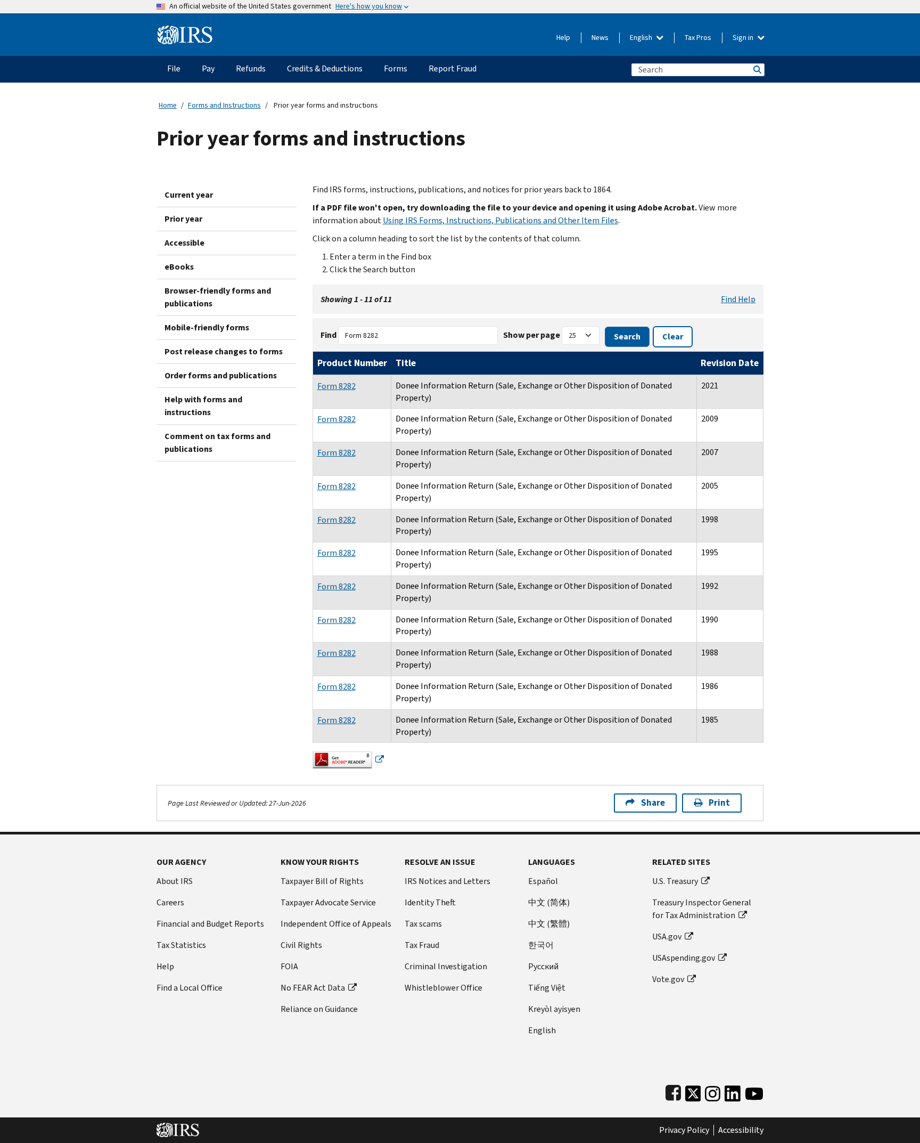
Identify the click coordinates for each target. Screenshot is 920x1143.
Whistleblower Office (443, 987)
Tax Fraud (422, 945)
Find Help (738, 299)
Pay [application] (208, 68)
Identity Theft (430, 902)
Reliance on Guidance (319, 1009)
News (600, 38)
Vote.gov (668, 979)
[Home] (185, 31)
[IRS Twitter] (693, 1091)
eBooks (179, 266)
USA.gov (666, 936)
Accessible (184, 242)
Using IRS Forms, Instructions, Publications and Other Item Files (500, 220)
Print (719, 803)
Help (563, 38)
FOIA (289, 966)
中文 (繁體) (549, 923)
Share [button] (653, 803)
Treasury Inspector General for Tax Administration (701, 909)
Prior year (183, 218)
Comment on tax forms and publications (217, 443)
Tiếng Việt (546, 987)
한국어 (541, 945)
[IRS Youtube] (754, 1091)
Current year (189, 194)
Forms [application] (395, 68)
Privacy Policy (684, 1130)
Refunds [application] (251, 68)
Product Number (352, 362)
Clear (672, 336)
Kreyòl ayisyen (554, 1009)
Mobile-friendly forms (207, 327)
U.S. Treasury (675, 881)
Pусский (543, 966)
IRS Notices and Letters (447, 881)
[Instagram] (712, 1091)
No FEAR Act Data (313, 987)
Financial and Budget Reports (210, 923)
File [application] (173, 68)
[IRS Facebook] (673, 1091)
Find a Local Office (190, 987)
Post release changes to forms (224, 351)
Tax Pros (698, 38)
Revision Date (730, 362)
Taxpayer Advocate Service (328, 902)
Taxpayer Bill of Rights (322, 881)
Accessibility (740, 1130)
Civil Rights (301, 945)
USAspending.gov (683, 957)
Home (168, 105)
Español (543, 881)
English (642, 38)
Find (328, 335)
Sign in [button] (744, 38)
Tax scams (423, 923)
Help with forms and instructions (203, 406)
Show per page (531, 335)
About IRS (175, 881)
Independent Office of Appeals (336, 923)
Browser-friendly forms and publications (218, 297)
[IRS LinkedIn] (733, 1091)
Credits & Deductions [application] (325, 68)
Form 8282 (336, 386)
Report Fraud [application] (453, 68)
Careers (170, 902)
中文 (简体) (549, 902)
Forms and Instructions (224, 105)
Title (406, 362)
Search (756, 69)
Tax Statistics (181, 945)
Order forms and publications (221, 375)
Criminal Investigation (446, 966)
